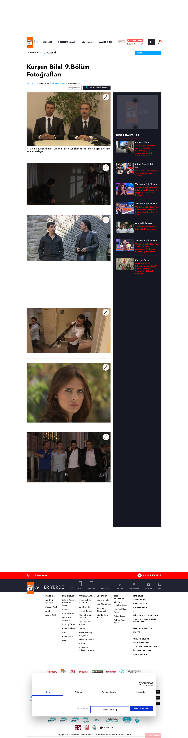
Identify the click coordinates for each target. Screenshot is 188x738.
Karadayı (66, 609)
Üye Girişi (42, 575)
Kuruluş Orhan (68, 624)
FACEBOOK (105, 588)
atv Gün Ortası (104, 604)
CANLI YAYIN (153, 735)
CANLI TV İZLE (152, 575)
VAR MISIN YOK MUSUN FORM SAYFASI (144, 620)
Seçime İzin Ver (82, 708)
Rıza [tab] (47, 692)
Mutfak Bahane (86, 611)
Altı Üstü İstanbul (49, 601)
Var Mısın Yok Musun (85, 623)
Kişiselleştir (108, 710)
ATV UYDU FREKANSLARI (145, 646)
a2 (134, 611)
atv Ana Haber (104, 600)
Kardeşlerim (67, 636)
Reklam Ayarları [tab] (109, 692)
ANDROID (80, 588)
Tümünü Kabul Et (141, 708)
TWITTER (119, 588)
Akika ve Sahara (86, 639)
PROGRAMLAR (67, 42)
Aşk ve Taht (50, 615)
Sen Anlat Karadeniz (66, 619)
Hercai (65, 632)
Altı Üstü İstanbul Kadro (120, 603)
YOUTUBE (148, 588)
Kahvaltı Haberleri (101, 609)
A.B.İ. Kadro (119, 616)
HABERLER (138, 596)
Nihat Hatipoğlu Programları (86, 634)
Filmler (82, 643)
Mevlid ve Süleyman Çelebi (86, 649)
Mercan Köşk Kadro (120, 610)
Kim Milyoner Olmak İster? (85, 616)
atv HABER (102, 596)
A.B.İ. (48, 611)
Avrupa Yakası (68, 628)
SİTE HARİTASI (140, 654)
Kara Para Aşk (68, 613)
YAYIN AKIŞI (106, 42)
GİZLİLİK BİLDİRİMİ (142, 639)
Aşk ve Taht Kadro (119, 621)
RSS (159, 588)
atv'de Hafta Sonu (102, 616)
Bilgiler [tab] (78, 692)
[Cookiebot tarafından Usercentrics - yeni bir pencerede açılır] (141, 684)
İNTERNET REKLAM (142, 650)
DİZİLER (47, 42)
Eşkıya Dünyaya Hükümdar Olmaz (69, 603)
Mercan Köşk (51, 607)
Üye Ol (30, 575)
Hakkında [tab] (140, 692)
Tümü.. (65, 640)
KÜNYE (136, 632)
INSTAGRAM (134, 588)
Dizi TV (82, 628)
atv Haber (87, 42)
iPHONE (91, 588)
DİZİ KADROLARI (119, 597)
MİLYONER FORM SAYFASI (145, 615)
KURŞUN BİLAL (35, 52)
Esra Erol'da (84, 607)
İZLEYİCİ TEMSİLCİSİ (142, 628)
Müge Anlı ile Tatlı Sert (85, 601)
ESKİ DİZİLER (68, 596)
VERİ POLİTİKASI (141, 643)
